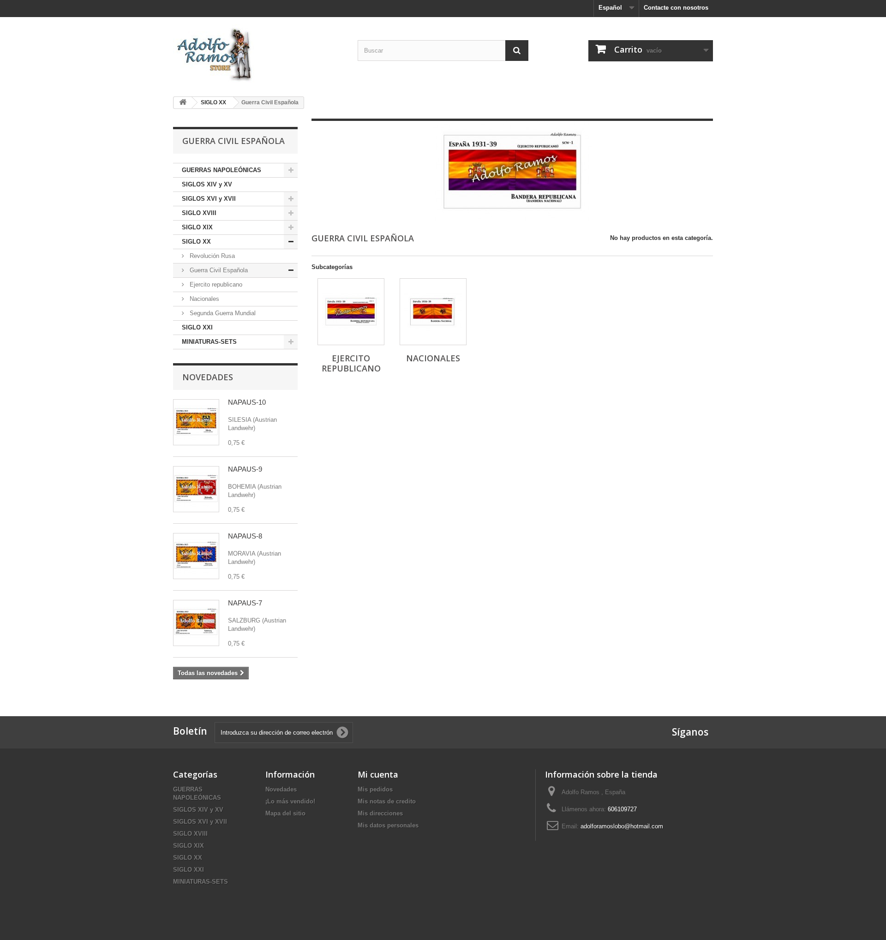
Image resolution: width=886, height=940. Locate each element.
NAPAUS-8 (245, 536)
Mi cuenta (378, 774)
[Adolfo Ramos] (258, 53)
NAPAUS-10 (247, 402)
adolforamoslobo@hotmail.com (622, 826)
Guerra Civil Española (218, 270)
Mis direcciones (380, 813)
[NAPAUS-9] (196, 489)
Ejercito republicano (215, 284)
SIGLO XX (196, 241)
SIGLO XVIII (199, 213)
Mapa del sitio (285, 813)
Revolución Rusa (211, 255)
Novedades (207, 377)
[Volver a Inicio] (183, 102)
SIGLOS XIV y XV (207, 184)
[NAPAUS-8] (196, 556)
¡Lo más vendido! (290, 801)
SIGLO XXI (197, 327)
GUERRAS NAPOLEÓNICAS (221, 170)
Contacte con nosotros (676, 7)
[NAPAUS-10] (196, 422)
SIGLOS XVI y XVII (209, 198)
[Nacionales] (433, 311)
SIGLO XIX (197, 227)
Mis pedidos (375, 789)
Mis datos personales (388, 825)
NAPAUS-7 (245, 603)
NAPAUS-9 (245, 469)
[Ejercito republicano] (350, 311)
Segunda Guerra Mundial (222, 313)
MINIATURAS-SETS (209, 341)
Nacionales (203, 298)
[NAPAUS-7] (196, 623)
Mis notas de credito (387, 801)
